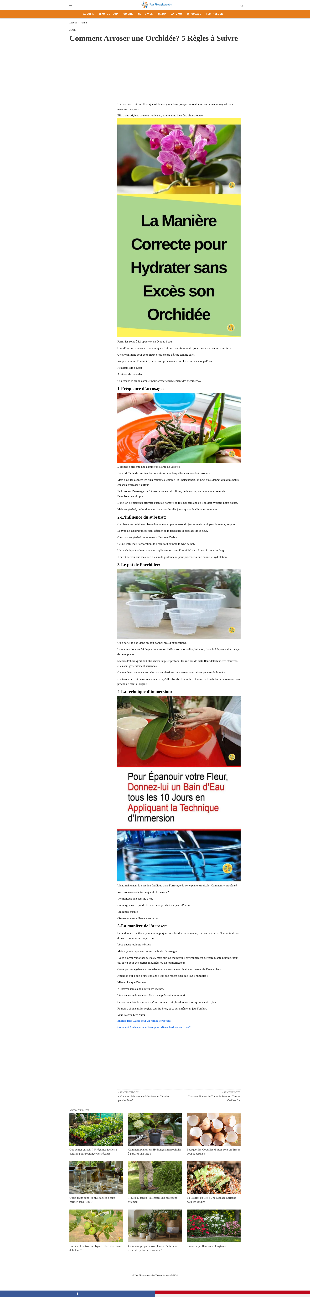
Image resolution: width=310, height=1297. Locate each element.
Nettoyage (145, 14)
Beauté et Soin (108, 14)
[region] (155, 69)
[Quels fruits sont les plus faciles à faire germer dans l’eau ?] (96, 1177)
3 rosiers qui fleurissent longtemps (207, 1246)
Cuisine (128, 14)
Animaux (177, 14)
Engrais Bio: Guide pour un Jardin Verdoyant (143, 1020)
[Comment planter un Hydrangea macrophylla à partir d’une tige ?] (155, 1129)
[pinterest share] (232, 1292)
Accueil (88, 14)
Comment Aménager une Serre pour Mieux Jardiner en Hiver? (154, 1027)
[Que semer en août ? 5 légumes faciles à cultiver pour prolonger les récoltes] (96, 1129)
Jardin (162, 14)
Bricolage (194, 14)
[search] (241, 6)
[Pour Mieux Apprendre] (156, 4)
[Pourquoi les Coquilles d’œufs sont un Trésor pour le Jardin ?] (214, 1129)
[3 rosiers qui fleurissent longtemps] (214, 1226)
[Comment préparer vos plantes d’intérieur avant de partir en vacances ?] (155, 1226)
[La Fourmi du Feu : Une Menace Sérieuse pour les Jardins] (214, 1177)
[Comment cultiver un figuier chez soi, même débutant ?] (96, 1226)
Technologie (214, 14)
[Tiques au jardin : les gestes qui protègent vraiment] (155, 1177)
